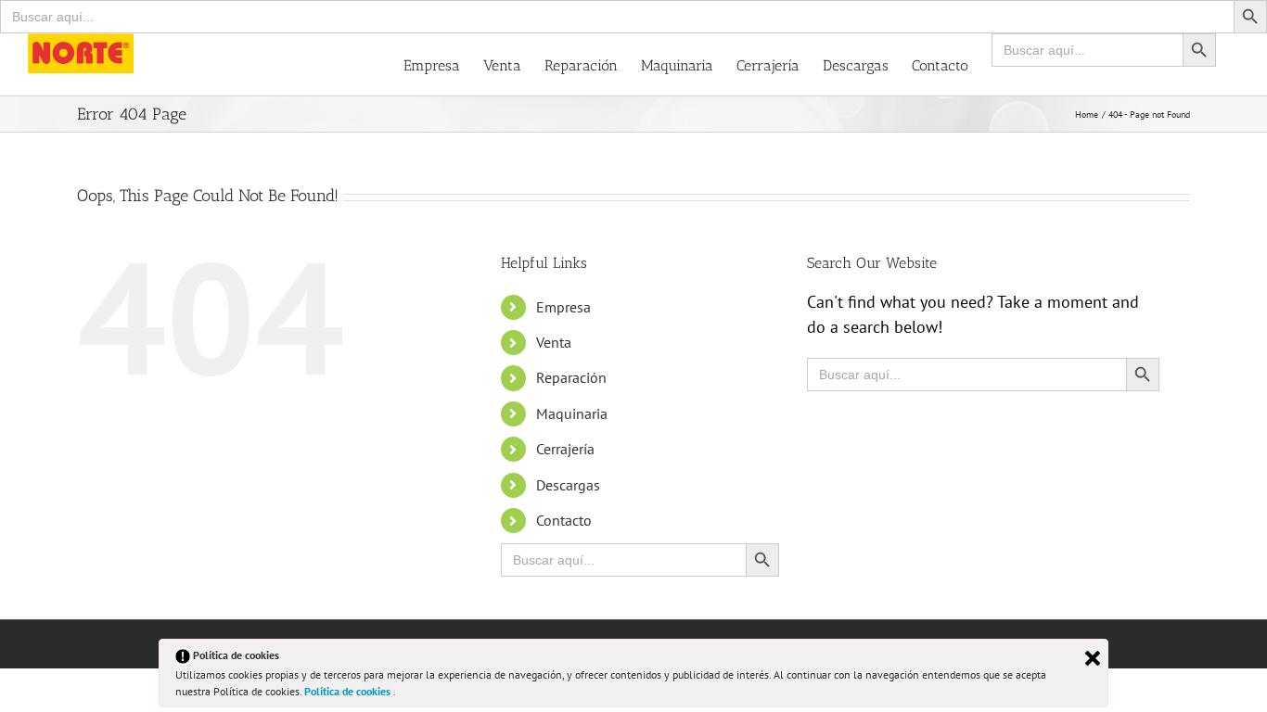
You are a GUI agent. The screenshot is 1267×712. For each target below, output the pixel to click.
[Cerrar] (1092, 658)
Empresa (563, 307)
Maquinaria (572, 413)
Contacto (564, 520)
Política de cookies (348, 691)
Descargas (568, 485)
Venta (553, 342)
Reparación (571, 377)
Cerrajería (565, 448)
